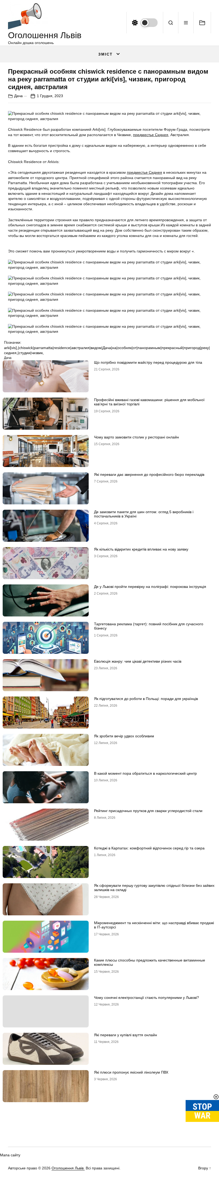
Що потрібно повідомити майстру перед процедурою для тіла (148, 362)
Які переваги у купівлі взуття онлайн (125, 1035)
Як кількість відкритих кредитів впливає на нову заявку (141, 549)
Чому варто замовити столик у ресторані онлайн (136, 437)
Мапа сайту (10, 1155)
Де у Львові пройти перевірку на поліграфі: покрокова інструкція (150, 586)
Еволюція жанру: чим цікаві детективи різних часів (137, 661)
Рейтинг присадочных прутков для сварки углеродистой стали (148, 811)
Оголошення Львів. (68, 1168)
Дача (18, 96)
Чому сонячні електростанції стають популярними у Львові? (146, 997)
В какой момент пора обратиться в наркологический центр (145, 773)
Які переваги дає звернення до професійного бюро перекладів (149, 474)
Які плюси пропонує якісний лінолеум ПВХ (131, 1072)
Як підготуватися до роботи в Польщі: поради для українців (146, 699)
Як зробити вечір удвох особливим (124, 736)
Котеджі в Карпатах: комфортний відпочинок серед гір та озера (149, 848)
